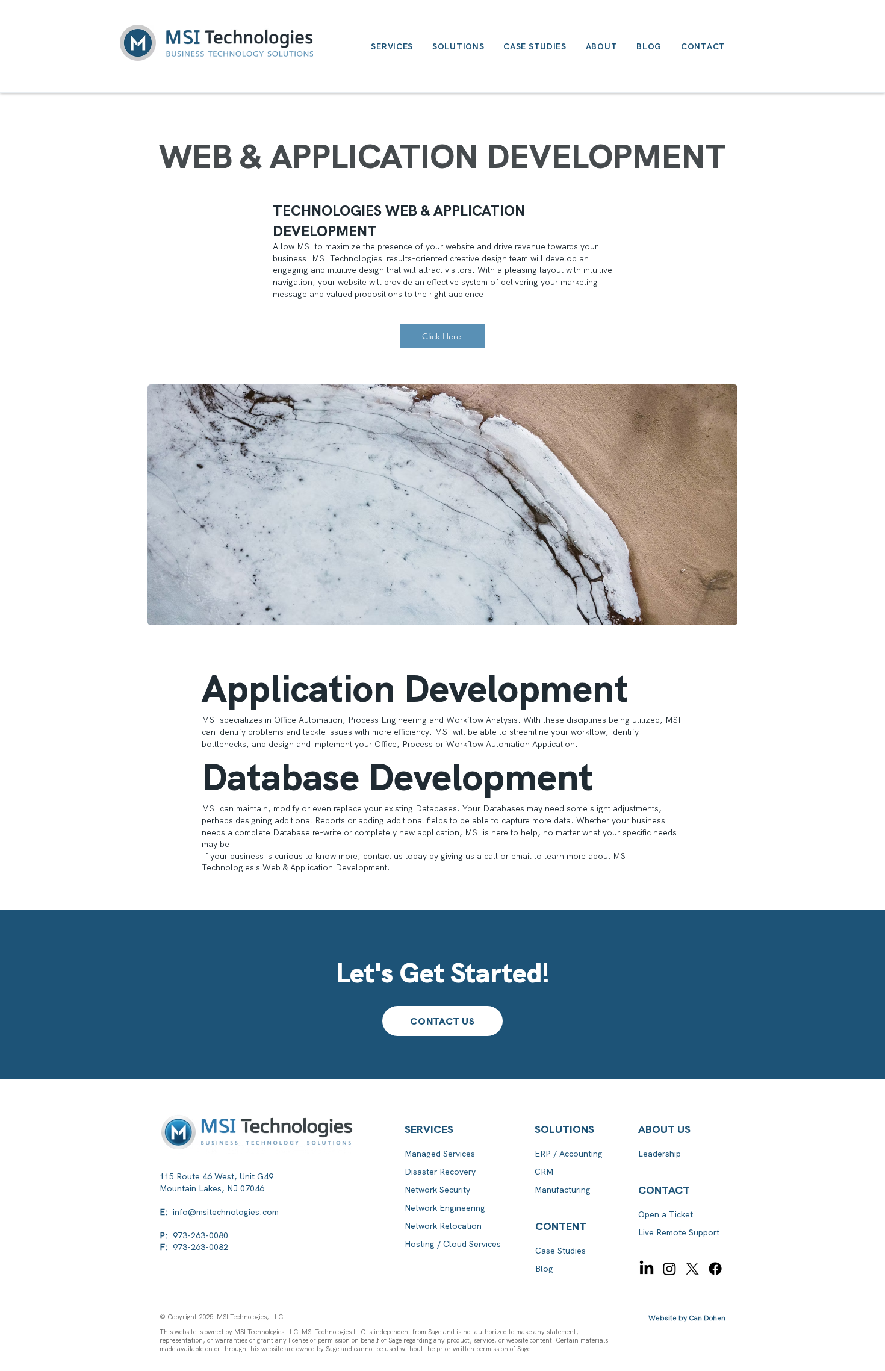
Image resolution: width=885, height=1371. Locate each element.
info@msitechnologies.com (226, 1212)
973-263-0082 (200, 1246)
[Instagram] (669, 1268)
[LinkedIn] (646, 1268)
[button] (572, 1226)
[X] (692, 1268)
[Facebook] (715, 1268)
